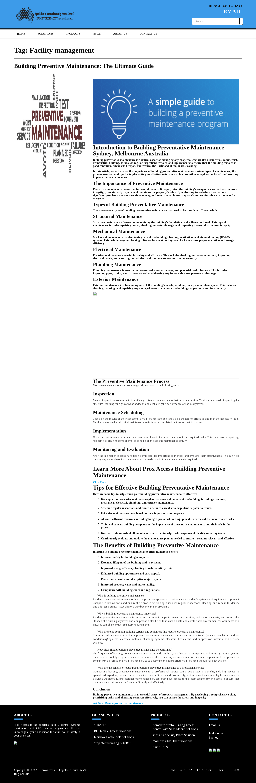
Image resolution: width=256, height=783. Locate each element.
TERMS (219, 770)
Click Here (99, 482)
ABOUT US (120, 33)
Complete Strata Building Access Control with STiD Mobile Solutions (175, 727)
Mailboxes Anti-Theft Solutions (114, 737)
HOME (21, 33)
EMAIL (233, 11)
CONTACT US (148, 33)
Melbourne (216, 733)
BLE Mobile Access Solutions (112, 731)
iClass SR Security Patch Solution (174, 735)
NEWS (97, 33)
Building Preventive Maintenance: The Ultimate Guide (84, 65)
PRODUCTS (160, 747)
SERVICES (100, 725)
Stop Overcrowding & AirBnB (113, 743)
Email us (214, 725)
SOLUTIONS (45, 33)
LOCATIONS (204, 770)
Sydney (213, 737)
